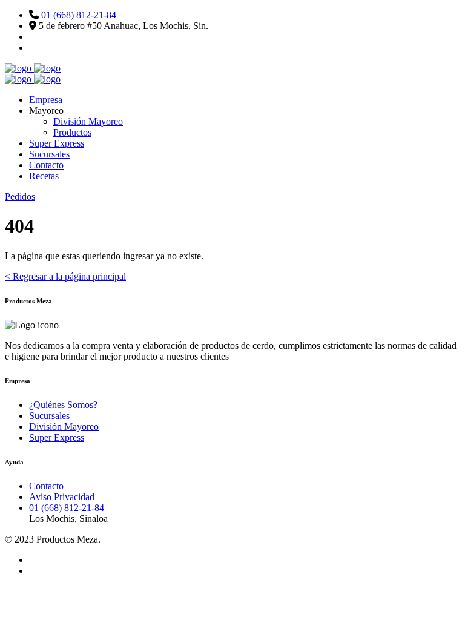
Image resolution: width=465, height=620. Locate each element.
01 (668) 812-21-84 (78, 15)
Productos (72, 132)
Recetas (44, 176)
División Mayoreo (88, 121)
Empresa (45, 99)
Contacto (46, 165)
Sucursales (49, 154)
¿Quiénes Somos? (63, 405)
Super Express (56, 143)
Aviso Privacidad (61, 497)
